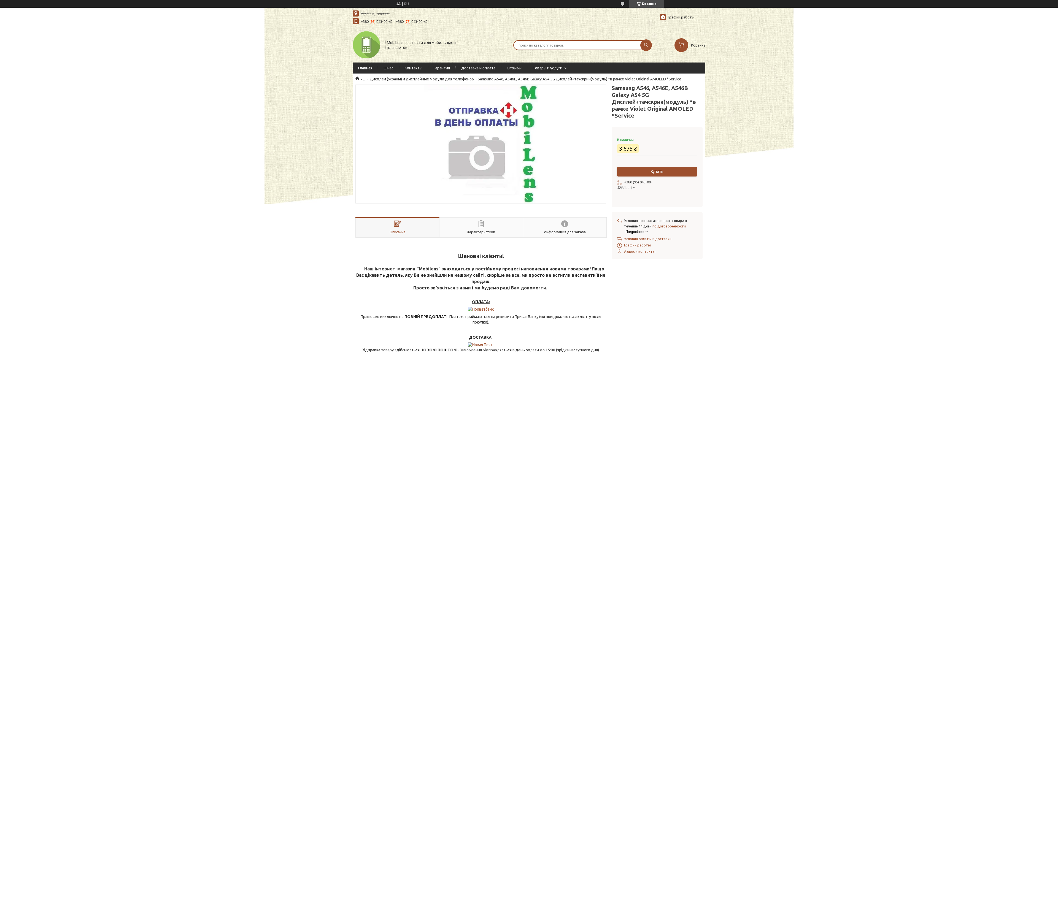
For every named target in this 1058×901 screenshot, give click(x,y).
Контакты (413, 68)
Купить (657, 171)
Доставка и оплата (478, 68)
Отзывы (514, 68)
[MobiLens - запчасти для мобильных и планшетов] (366, 44)
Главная (365, 68)
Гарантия (442, 68)
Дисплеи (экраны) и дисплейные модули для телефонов (422, 79)
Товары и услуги (547, 68)
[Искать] (646, 45)
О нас (388, 68)
